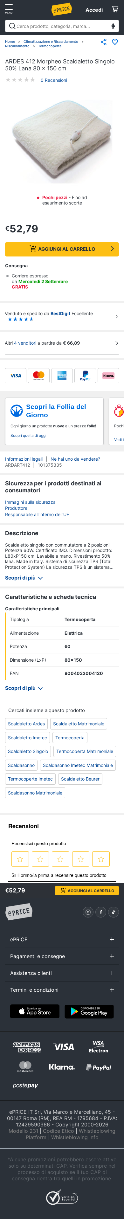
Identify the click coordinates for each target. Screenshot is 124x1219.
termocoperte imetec (30, 778)
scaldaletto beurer (80, 778)
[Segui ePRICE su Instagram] (88, 912)
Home (10, 41)
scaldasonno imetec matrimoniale (78, 765)
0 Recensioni (54, 80)
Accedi (94, 10)
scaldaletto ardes (26, 723)
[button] (62, 142)
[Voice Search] (113, 26)
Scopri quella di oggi (28, 435)
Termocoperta (49, 46)
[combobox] (62, 26)
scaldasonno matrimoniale (35, 792)
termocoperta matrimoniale (84, 751)
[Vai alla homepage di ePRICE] (18, 912)
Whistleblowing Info (75, 1137)
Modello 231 (23, 1131)
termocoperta (70, 737)
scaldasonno (21, 765)
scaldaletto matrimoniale (78, 723)
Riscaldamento (17, 46)
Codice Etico (58, 1131)
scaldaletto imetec (27, 737)
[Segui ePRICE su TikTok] (113, 912)
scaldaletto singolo (28, 751)
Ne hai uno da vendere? (75, 459)
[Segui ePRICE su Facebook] (100, 912)
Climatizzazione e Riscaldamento (51, 41)
